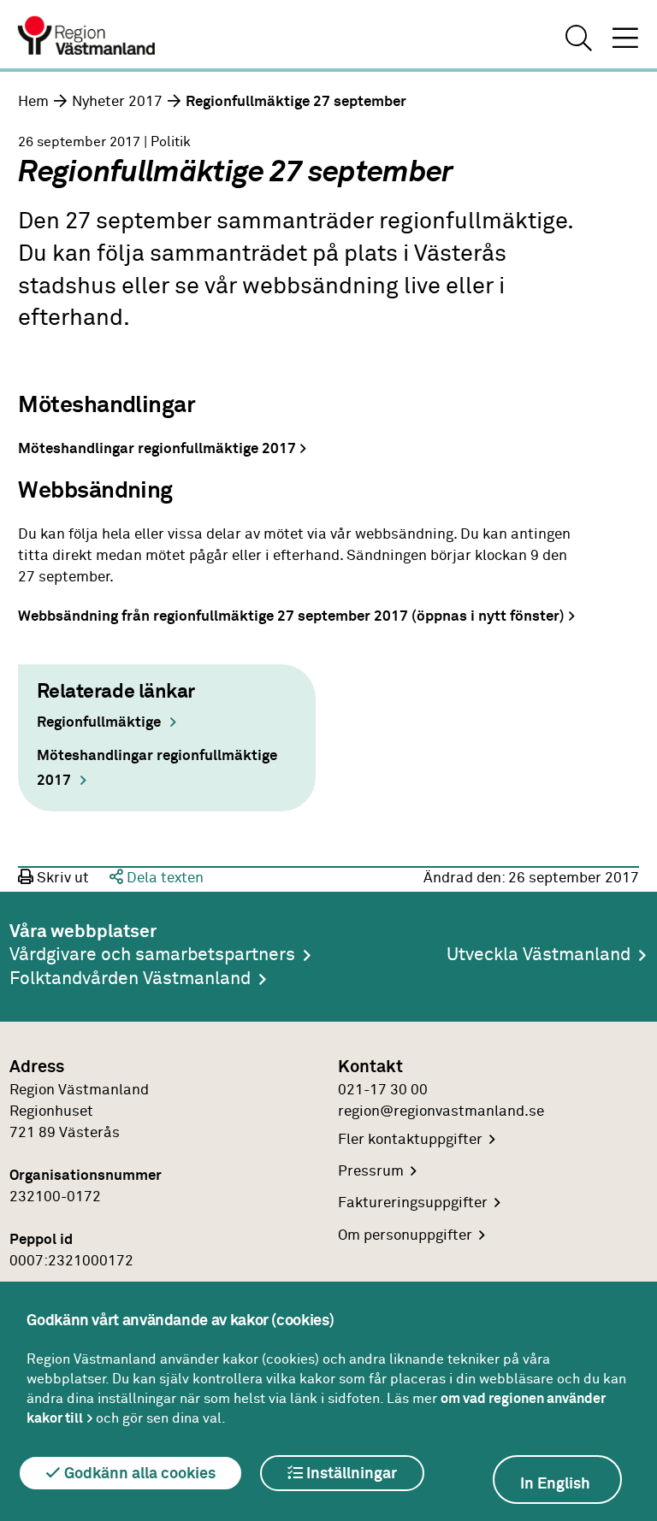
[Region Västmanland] (87, 38)
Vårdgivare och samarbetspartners (152, 955)
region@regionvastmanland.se (441, 1111)
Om (405, 1235)
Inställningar (350, 1474)
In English (555, 1484)
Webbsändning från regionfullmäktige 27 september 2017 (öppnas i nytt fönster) (291, 616)
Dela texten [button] (163, 878)
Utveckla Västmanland (538, 955)
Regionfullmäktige (99, 722)
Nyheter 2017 (117, 101)
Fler (410, 1139)
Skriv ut (61, 878)
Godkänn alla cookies (138, 1474)
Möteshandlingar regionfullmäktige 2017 (157, 449)
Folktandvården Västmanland (130, 978)
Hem (33, 101)
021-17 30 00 (383, 1090)
